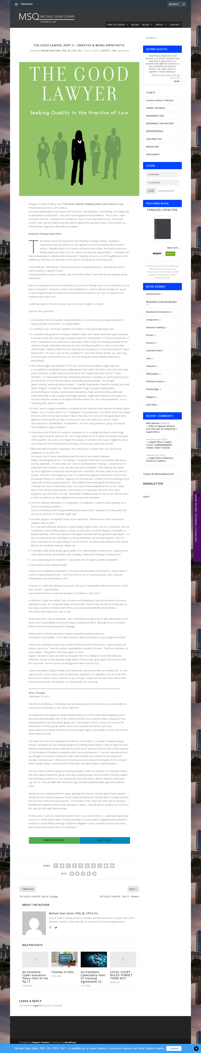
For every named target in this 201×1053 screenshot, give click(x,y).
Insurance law (153, 350)
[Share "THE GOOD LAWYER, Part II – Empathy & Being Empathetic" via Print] (112, 866)
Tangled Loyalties (162, 210)
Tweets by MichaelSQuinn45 (158, 473)
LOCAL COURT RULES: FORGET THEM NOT (121, 975)
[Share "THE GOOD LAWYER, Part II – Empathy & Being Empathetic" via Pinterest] (81, 866)
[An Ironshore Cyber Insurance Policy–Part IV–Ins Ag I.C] (35, 959)
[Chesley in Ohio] (65, 959)
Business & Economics (158, 311)
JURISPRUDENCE (154, 131)
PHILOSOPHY (153, 154)
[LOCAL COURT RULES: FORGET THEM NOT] (123, 959)
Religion (150, 396)
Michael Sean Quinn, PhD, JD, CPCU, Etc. (61, 50)
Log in (146, 496)
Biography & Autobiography (161, 301)
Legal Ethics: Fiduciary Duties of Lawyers (159, 459)
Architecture (153, 293)
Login (151, 190)
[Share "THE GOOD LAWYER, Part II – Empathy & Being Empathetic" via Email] (106, 866)
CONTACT (175, 24)
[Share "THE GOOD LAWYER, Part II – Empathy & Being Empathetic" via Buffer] (93, 866)
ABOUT (159, 24)
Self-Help (151, 404)
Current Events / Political (159, 100)
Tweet (176, 81)
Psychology (152, 389)
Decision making (155, 327)
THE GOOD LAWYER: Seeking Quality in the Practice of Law (93, 204)
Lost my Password (166, 190)
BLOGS (145, 24)
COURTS (105, 50)
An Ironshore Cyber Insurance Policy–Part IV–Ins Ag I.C (35, 976)
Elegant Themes (40, 1042)
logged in (37, 1005)
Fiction (150, 335)
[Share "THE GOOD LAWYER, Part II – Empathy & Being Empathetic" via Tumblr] (74, 866)
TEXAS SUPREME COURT (47, 4)
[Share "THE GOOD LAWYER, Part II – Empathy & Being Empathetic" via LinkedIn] (87, 866)
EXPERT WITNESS (155, 108)
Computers (152, 319)
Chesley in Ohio (63, 972)
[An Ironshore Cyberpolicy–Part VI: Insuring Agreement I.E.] (94, 959)
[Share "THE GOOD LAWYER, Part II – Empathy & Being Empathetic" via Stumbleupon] (100, 866)
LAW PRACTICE (154, 138)
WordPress (70, 1042)
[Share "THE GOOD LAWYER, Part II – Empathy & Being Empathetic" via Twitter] (62, 866)
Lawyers (150, 366)
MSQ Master (153, 423)
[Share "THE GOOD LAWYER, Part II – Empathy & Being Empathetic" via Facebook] (56, 866)
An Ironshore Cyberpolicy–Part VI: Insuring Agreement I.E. (93, 976)
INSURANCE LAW (155, 115)
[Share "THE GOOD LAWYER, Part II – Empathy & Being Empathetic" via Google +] (68, 866)
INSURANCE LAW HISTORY (160, 123)
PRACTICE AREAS (116, 24)
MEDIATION (152, 146)
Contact (174, 1048)
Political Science (155, 381)
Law (148, 358)
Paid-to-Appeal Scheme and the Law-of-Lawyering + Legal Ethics (161, 429)
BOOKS (135, 24)
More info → (174, 247)
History (150, 342)
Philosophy (152, 373)
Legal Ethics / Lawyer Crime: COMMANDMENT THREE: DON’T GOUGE (159, 444)
